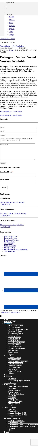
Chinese (12, 20)
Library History (14, 327)
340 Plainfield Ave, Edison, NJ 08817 (12, 202)
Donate (6, 432)
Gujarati (12, 26)
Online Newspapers (15, 401)
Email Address (6, 172)
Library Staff (13, 335)
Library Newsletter (15, 346)
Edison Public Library (7, 39)
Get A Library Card (10, 236)
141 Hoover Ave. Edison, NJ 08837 (12, 225)
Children (11, 409)
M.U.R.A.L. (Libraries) (16, 348)
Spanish (11, 29)
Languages (12, 398)
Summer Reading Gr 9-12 (17, 415)
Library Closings (14, 344)
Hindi (11, 23)
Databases (12, 379)
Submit (3, 187)
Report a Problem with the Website (15, 249)
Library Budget (14, 339)
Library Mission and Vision (18, 329)
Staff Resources (9, 251)
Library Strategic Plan (16, 342)
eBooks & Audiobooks (16, 394)
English (11, 17)
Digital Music (13, 392)
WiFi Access (12, 369)
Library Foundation (15, 420)
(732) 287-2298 (5, 204)
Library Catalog (9, 247)
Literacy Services (14, 358)
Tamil (11, 32)
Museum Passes (14, 360)
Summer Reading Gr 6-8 (17, 413)
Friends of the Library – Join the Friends (23, 424)
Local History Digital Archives (19, 380)
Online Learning (14, 403)
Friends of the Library (16, 422)
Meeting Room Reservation (18, 361)
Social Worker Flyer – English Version (11, 111)
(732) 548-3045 (5, 215)
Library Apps (13, 400)
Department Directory (11, 240)
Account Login (5, 46)
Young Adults (13, 411)
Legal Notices (13, 352)
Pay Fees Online (18, 46)
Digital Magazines (14, 390)
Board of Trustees (10, 246)
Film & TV (12, 396)
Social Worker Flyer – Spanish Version (11, 115)
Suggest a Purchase (15, 365)
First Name (4, 179)
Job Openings (8, 244)
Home (6, 320)
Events (6, 375)
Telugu (11, 35)
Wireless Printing (14, 371)
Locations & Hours (10, 238)
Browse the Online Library (18, 386)
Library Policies (14, 340)
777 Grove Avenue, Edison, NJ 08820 (13, 214)
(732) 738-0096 (5, 227)
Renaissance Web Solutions (11, 312)
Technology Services (15, 363)
